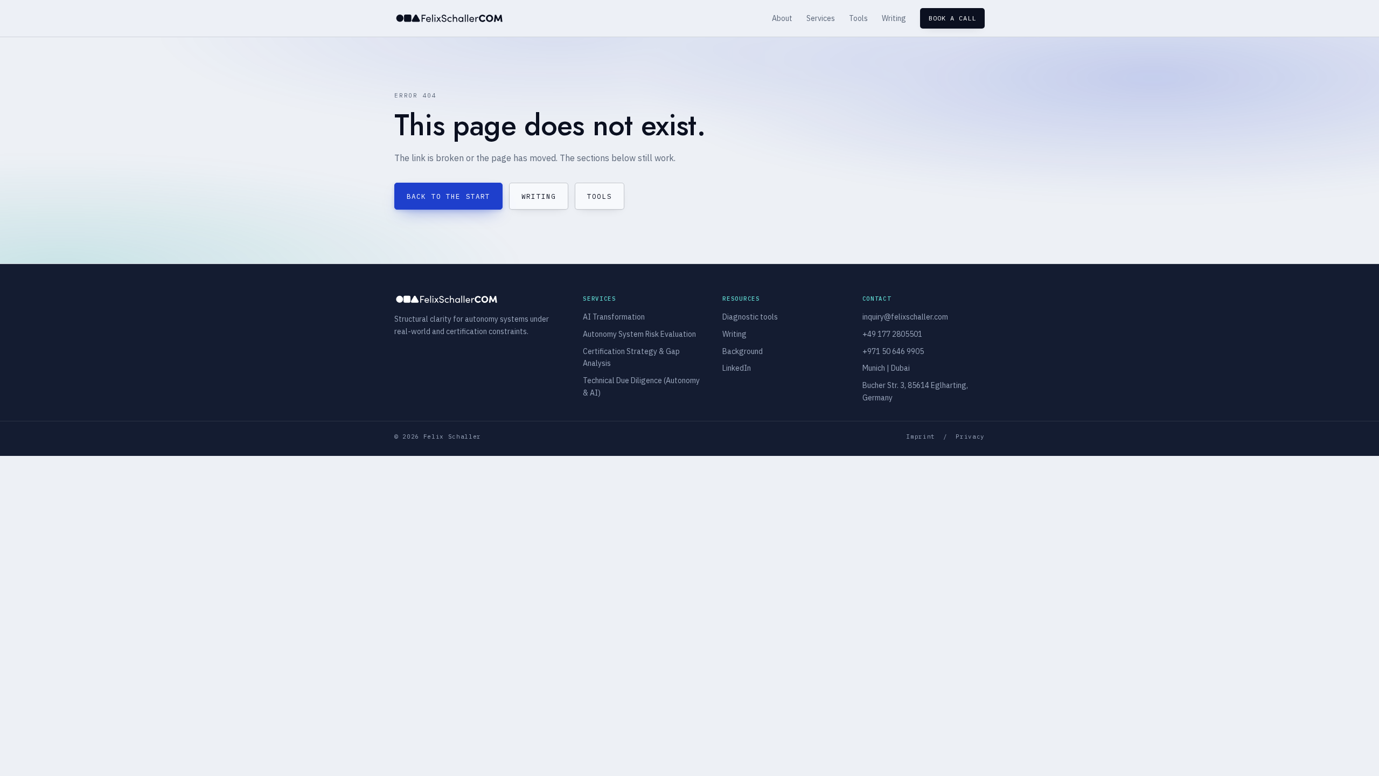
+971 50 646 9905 (893, 351)
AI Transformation (614, 317)
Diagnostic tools (750, 317)
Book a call (952, 18)
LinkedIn (736, 368)
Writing (894, 18)
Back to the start (448, 196)
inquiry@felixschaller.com (905, 317)
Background (742, 351)
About (782, 18)
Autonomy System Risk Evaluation (639, 334)
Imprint (920, 436)
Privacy (970, 436)
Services (820, 18)
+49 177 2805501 (892, 334)
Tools (858, 18)
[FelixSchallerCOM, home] (449, 18)
